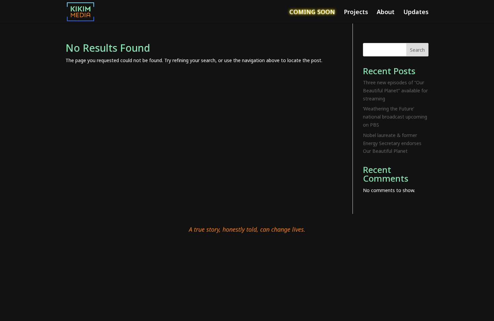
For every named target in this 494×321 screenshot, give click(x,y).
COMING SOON (312, 12)
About (386, 12)
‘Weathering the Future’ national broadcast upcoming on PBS (395, 116)
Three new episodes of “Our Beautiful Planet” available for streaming (395, 90)
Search (417, 50)
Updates (415, 12)
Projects (356, 12)
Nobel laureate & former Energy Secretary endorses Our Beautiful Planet (392, 143)
